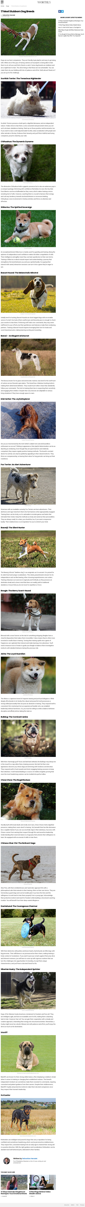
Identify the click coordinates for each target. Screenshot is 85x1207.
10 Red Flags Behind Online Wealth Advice (39, 1193)
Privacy (82, 1205)
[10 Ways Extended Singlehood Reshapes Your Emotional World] (14, 1182)
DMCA (72, 1205)
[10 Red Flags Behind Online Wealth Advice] (42, 1182)
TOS (77, 1205)
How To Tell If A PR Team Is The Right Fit (69, 27)
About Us (66, 1205)
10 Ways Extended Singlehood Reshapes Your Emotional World (14, 1193)
